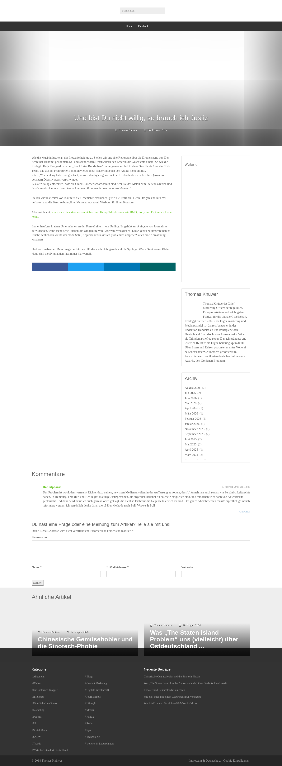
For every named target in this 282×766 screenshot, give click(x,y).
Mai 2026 (190, 403)
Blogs (90, 676)
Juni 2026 (191, 398)
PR (34, 723)
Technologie (93, 736)
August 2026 (192, 387)
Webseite (187, 567)
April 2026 (191, 408)
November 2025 (194, 429)
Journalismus (94, 696)
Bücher (37, 683)
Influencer (38, 696)
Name (35, 567)
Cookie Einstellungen (236, 760)
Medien (91, 710)
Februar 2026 (193, 418)
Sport (89, 730)
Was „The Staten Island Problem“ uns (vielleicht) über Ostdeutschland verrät (185, 683)
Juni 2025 (191, 439)
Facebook (143, 26)
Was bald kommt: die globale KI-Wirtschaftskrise (170, 703)
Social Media (40, 730)
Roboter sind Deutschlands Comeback (164, 690)
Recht (90, 723)
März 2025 (191, 454)
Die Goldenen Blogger (45, 690)
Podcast (37, 716)
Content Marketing (97, 683)
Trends (37, 743)
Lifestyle (91, 703)
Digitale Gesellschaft (98, 690)
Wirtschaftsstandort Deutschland (50, 750)
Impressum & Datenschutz (205, 760)
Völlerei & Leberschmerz (100, 743)
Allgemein (39, 676)
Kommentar (39, 537)
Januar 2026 (192, 423)
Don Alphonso (52, 487)
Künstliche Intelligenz (45, 703)
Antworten (244, 511)
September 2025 (194, 434)
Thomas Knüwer (128, 130)
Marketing (38, 710)
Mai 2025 (190, 444)
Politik (90, 716)
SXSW (37, 736)
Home (129, 26)
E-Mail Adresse (116, 567)
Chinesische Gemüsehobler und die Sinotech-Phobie (172, 676)
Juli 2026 (190, 393)
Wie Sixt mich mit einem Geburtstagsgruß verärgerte (172, 696)
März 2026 (191, 413)
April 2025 (191, 449)
